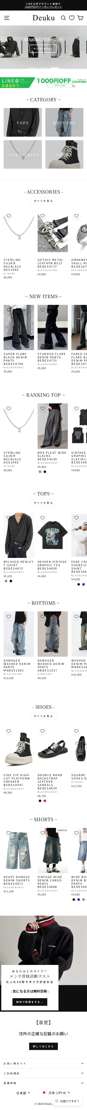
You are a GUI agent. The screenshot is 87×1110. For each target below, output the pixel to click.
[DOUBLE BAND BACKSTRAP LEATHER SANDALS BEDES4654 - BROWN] (44, 800)
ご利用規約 (12, 1073)
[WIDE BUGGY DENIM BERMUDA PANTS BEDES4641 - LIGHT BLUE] (78, 899)
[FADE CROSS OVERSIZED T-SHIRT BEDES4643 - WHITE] (73, 584)
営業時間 (10, 1083)
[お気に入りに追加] (9, 216)
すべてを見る (43, 201)
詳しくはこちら (43, 1046)
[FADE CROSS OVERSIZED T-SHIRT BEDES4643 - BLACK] (78, 584)
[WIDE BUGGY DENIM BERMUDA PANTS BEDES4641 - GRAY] (83, 899)
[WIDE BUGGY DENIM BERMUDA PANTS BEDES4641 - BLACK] (73, 899)
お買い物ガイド (15, 1063)
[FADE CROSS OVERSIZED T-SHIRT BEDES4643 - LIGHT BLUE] (83, 584)
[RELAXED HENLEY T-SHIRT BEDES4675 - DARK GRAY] (6, 581)
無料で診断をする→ (30, 1001)
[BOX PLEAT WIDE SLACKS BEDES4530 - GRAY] (40, 471)
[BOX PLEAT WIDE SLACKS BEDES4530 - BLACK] (44, 471)
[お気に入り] (72, 18)
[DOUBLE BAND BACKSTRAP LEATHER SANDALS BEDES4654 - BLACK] (40, 800)
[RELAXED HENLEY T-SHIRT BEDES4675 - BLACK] (10, 581)
